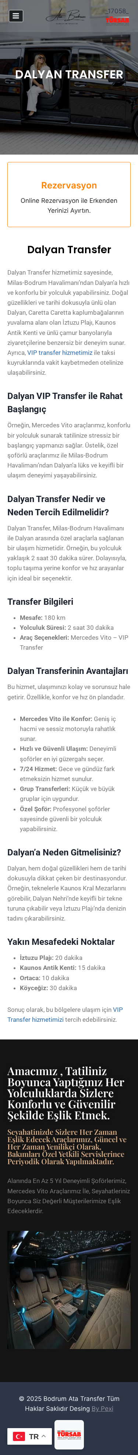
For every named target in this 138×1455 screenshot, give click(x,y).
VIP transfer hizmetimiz (59, 352)
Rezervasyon (69, 185)
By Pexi (102, 1408)
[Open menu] (16, 16)
